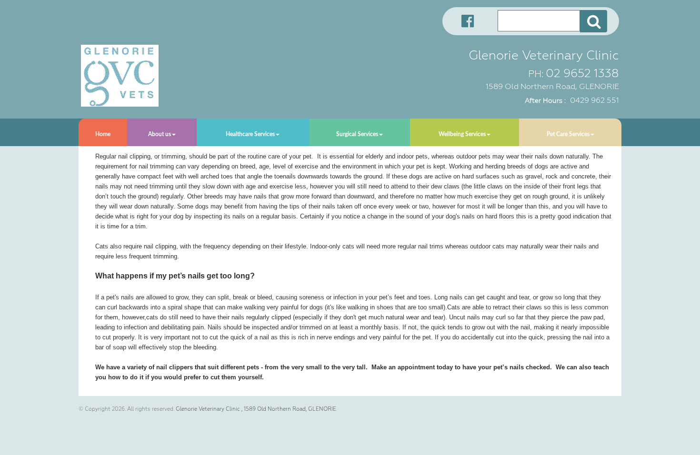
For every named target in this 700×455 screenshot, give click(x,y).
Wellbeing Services (462, 134)
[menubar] (350, 132)
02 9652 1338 (582, 73)
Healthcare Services (250, 134)
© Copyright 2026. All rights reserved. (126, 409)
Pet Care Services (568, 134)
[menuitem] (103, 132)
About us (159, 134)
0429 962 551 (594, 100)
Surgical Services (357, 134)
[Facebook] (464, 20)
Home (102, 134)
